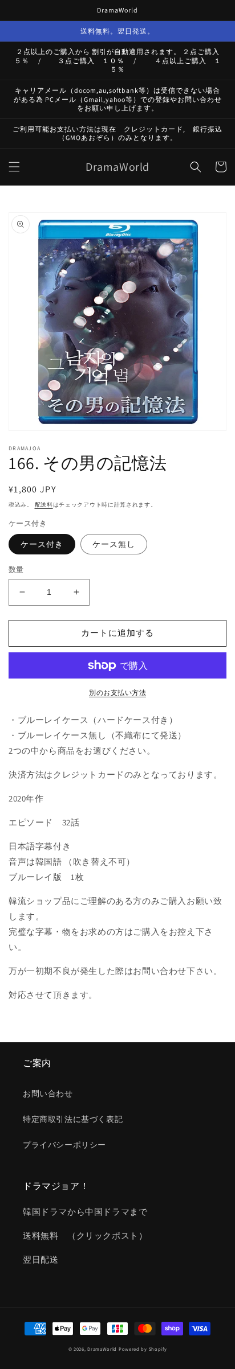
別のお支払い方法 (117, 692)
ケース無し (113, 544)
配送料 (44, 504)
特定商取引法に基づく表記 (73, 1119)
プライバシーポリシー (64, 1145)
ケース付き (42, 544)
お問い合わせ (48, 1093)
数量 (16, 569)
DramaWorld (102, 1349)
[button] (14, 166)
